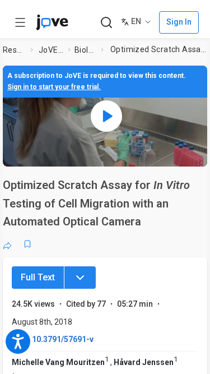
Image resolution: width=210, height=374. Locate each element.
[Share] (7, 243)
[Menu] (80, 277)
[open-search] (106, 23)
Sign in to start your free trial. (54, 87)
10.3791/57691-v (63, 339)
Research (14, 49)
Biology (85, 49)
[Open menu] (20, 22)
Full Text (38, 277)
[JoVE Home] (52, 22)
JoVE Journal (51, 49)
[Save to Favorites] (27, 243)
